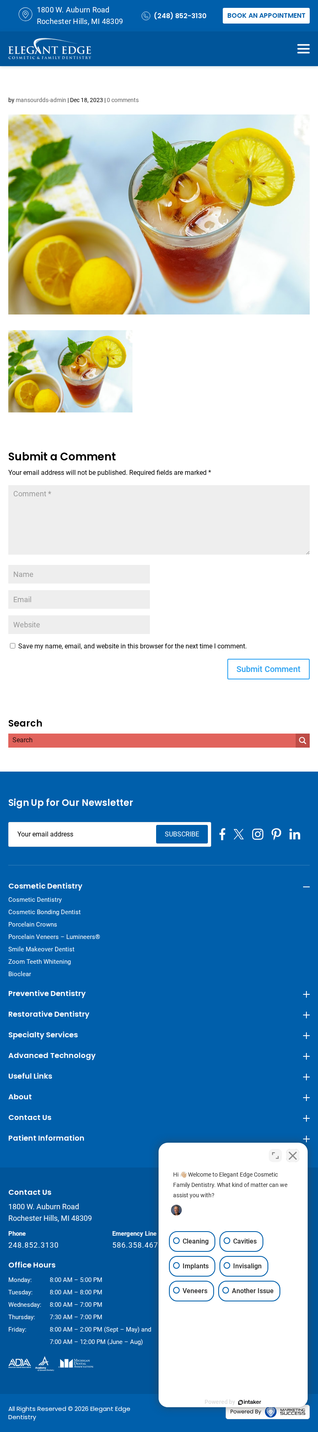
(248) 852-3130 (180, 16)
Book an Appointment (266, 15)
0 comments (123, 100)
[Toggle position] (275, 1155)
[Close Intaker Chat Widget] (292, 1155)
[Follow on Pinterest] (276, 834)
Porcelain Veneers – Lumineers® (54, 937)
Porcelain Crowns (32, 924)
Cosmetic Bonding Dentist (44, 912)
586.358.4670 (137, 1245)
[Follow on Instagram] (257, 834)
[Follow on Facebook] (222, 834)
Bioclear (19, 974)
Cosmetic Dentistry (35, 899)
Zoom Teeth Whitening (39, 961)
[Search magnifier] (303, 741)
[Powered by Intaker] (249, 1402)
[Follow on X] (239, 834)
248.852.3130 (33, 1245)
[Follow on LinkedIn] (294, 834)
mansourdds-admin (41, 100)
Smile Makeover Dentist (41, 949)
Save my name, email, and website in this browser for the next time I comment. (132, 646)
